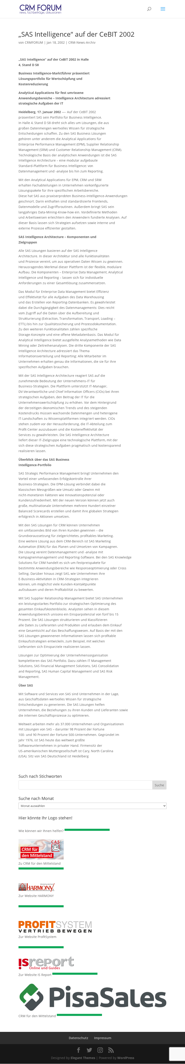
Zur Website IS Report (34, 975)
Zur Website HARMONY (36, 896)
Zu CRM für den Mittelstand (39, 863)
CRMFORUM (34, 42)
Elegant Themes (83, 1058)
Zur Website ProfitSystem (37, 937)
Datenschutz (78, 1038)
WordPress (125, 1058)
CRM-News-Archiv (81, 42)
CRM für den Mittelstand (37, 1016)
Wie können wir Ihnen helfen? (41, 831)
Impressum (102, 1038)
